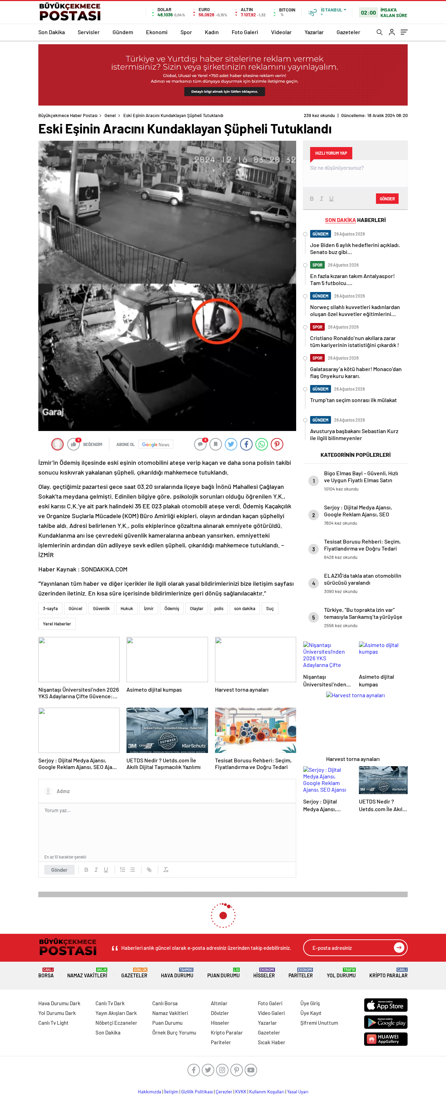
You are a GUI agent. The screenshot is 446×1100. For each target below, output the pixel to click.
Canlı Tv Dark (110, 1003)
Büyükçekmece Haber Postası (68, 115)
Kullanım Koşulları (266, 1091)
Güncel (75, 608)
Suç (270, 608)
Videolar (281, 32)
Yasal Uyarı (297, 1091)
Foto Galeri (245, 32)
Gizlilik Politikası (197, 1091)
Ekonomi (157, 32)
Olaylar (196, 608)
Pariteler (301, 973)
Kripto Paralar (388, 973)
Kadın (212, 32)
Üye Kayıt (311, 1013)
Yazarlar (314, 32)
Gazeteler (348, 32)
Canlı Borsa (165, 1003)
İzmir (149, 608)
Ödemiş (171, 608)
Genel (110, 115)
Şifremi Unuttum (319, 1023)
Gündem (123, 32)
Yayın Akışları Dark (116, 1013)
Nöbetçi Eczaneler (116, 1023)
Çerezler (224, 1091)
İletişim (171, 1091)
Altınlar (219, 1003)
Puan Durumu (223, 973)
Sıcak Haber (271, 1042)
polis (218, 608)
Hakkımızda (149, 1091)
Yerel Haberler (57, 623)
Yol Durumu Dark (57, 1013)
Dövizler (220, 1013)
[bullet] (132, 870)
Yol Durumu (341, 973)
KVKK (240, 1091)
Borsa (46, 973)
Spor (186, 32)
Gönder (59, 870)
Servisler (89, 32)
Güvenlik (101, 608)
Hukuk (127, 608)
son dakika (244, 608)
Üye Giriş (310, 1003)
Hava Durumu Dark (59, 1003)
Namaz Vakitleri (87, 973)
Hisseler (264, 973)
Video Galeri (271, 1013)
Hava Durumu (177, 973)
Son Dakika (51, 32)
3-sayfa (50, 608)
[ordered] (123, 870)
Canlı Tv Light (53, 1023)
